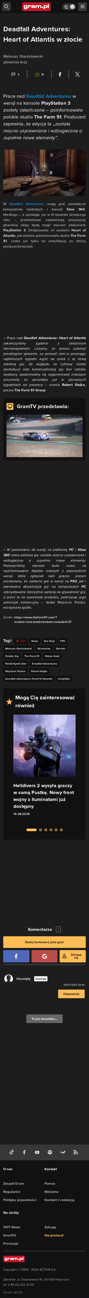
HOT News (12, 1227)
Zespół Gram (13, 1183)
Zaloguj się (76, 956)
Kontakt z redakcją (59, 1199)
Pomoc (50, 1183)
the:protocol (54, 1235)
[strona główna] (36, 6)
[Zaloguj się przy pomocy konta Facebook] (16, 956)
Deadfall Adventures (48, 96)
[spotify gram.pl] (50, 1152)
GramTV (9, 1235)
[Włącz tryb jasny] (69, 6)
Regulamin (11, 1191)
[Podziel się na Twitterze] (77, 74)
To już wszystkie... (45, 1019)
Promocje (11, 1243)
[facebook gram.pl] (25, 1152)
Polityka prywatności (19, 1199)
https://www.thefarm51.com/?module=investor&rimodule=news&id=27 (43, 619)
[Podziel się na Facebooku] (60, 74)
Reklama (51, 1191)
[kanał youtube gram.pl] (38, 1152)
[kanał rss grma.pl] (76, 1152)
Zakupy (50, 1227)
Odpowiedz (71, 994)
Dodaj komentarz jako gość (44, 942)
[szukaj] (6, 6)
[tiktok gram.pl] (12, 1152)
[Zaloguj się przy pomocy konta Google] (45, 956)
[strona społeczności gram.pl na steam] (63, 1152)
